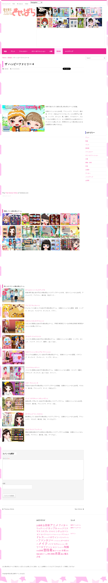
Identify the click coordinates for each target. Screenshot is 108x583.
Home (4, 58)
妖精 (41, 550)
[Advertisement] (18, 33)
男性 (49, 554)
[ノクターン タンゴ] (94, 27)
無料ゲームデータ (76, 527)
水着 (51, 51)
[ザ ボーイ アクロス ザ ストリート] (45, 27)
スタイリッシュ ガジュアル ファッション (38, 352)
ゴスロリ (52, 531)
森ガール (56, 550)
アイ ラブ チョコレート (32, 305)
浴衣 (67, 550)
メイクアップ (69, 51)
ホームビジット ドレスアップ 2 (35, 290)
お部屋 (87, 180)
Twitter (26, 4)
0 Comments (15, 69)
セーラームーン (46, 534)
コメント (6, 458)
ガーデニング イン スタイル (34, 414)
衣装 (86, 166)
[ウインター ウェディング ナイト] (45, 17)
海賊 (37, 554)
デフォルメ (65, 534)
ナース (46, 537)
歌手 (60, 550)
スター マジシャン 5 (31, 383)
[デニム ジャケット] (78, 27)
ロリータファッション (38, 51)
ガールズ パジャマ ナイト (33, 336)
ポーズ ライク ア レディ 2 (33, 429)
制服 (5, 51)
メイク (43, 543)
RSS (14, 4)
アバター (87, 173)
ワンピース (60, 547)
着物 (53, 554)
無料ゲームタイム (76, 525)
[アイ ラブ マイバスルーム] (94, 17)
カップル (52, 528)
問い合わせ (20, 4)
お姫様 (87, 169)
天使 (37, 550)
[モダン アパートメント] (61, 27)
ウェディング (42, 528)
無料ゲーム (43, 554)
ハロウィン (53, 537)
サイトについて (6, 4)
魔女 (62, 554)
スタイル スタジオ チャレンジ (34, 321)
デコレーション (56, 534)
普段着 (59, 51)
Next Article (78, 509)
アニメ (13, 51)
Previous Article (9, 509)
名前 (4, 483)
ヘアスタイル (57, 540)
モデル (56, 544)
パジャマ (62, 537)
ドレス (87, 144)
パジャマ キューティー (32, 367)
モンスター (62, 544)
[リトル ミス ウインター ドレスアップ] (78, 17)
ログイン (73, 533)
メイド (51, 543)
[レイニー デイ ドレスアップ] (61, 17)
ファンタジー (23, 51)
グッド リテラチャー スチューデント (36, 398)
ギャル (60, 528)
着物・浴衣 (88, 162)
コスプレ (44, 531)
